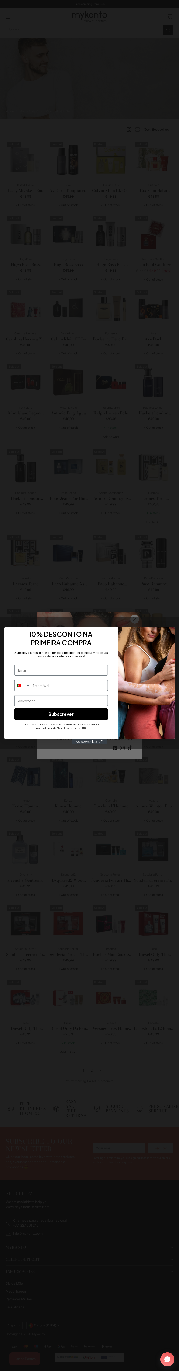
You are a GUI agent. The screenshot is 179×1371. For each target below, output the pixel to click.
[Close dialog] (169, 632)
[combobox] (22, 685)
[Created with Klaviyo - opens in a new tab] (89, 741)
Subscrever (61, 714)
